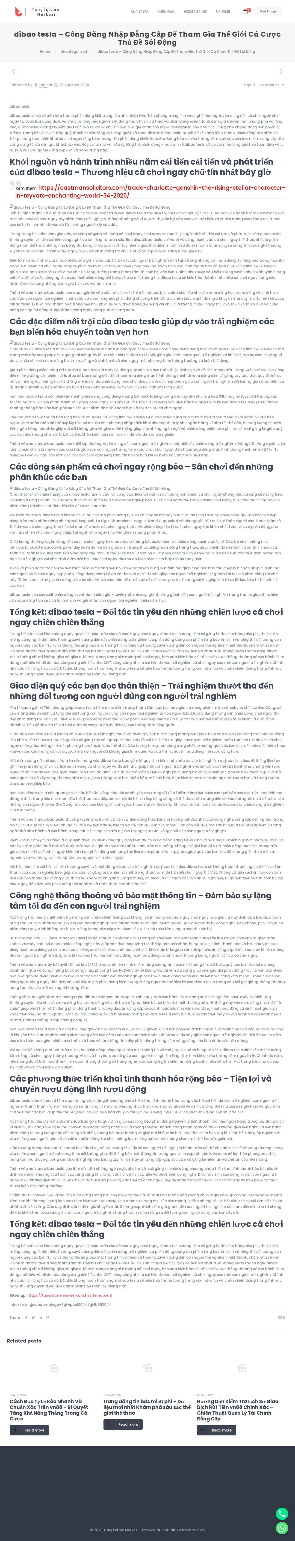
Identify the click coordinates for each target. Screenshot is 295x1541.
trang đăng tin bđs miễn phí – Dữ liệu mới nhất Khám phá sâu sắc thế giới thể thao (147, 1407)
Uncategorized (74, 51)
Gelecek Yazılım (191, 1530)
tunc (43, 85)
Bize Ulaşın (268, 11)
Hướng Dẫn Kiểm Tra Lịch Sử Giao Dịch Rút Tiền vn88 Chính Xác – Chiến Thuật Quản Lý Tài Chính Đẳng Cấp (237, 1410)
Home (45, 51)
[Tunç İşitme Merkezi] (40, 11)
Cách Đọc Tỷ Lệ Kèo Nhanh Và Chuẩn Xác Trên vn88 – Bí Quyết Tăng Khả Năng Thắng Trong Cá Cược (49, 1410)
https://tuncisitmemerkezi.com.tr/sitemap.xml (69, 1295)
